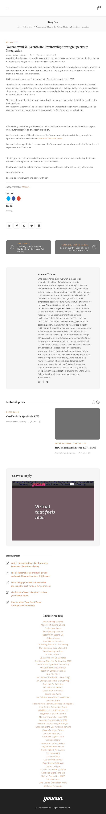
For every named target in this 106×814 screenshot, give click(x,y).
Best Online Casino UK (53, 634)
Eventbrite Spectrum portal (50, 138)
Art (19, 244)
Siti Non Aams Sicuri (53, 733)
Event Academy (63, 443)
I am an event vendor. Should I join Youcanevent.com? (74, 249)
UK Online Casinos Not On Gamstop (53, 677)
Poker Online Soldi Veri (53, 763)
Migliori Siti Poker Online (53, 746)
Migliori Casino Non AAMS (53, 776)
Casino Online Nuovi (53, 759)
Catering (66, 245)
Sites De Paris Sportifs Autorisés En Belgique (53, 703)
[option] (28, 415)
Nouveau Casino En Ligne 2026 (53, 720)
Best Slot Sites (53, 674)
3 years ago (22, 55)
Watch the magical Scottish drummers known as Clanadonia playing (29, 565)
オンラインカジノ (53, 654)
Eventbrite (28, 27)
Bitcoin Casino (53, 700)
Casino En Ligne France (53, 730)
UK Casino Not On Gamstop (53, 667)
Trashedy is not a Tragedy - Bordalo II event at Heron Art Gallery (30, 249)
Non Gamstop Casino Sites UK (53, 648)
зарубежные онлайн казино (53, 713)
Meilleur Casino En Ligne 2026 (53, 717)
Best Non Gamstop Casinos (53, 671)
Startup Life (79, 443)
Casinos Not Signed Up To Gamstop (53, 664)
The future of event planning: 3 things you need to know (29, 594)
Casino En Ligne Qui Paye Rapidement (53, 726)
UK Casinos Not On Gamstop (53, 657)
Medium (25, 187)
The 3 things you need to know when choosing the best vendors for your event (31, 584)
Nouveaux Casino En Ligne (53, 743)
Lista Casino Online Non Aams (53, 707)
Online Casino (53, 638)
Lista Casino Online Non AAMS (53, 782)
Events (26, 244)
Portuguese (12, 412)
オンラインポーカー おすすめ (53, 769)
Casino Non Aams (53, 628)
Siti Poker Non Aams (53, 786)
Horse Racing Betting (53, 687)
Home (19, 27)
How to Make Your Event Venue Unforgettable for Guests (26, 604)
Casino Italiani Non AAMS (53, 750)
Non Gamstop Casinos (53, 621)
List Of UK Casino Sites (53, 690)
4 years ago (22, 422)
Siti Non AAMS (53, 753)
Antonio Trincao (12, 55)
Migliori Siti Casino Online (53, 625)
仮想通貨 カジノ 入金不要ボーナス (53, 710)
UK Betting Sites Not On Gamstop (53, 644)
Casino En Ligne (53, 740)
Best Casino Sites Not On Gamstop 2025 (53, 661)
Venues (85, 245)
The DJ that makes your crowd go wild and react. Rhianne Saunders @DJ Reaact (30, 574)
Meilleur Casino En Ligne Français (53, 723)
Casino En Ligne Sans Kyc (53, 772)
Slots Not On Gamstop (53, 641)
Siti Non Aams (53, 779)
